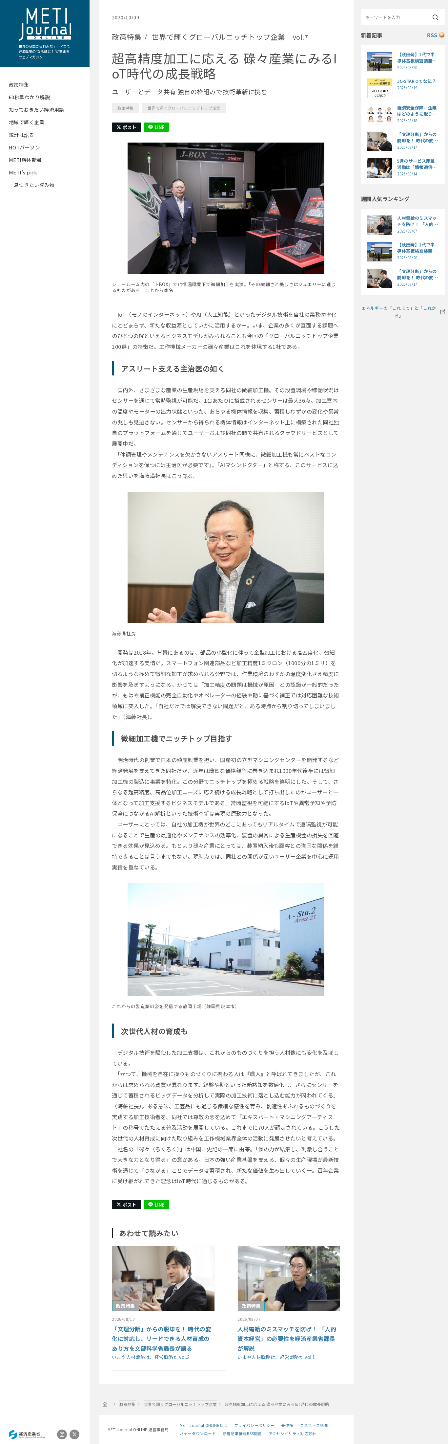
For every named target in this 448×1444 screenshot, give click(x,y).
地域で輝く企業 (26, 122)
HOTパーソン (24, 147)
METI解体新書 (25, 159)
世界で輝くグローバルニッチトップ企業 (183, 108)
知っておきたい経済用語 (36, 109)
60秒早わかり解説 (29, 97)
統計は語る (21, 134)
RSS (432, 35)
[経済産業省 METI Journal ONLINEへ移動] (105, 1404)
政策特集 (19, 84)
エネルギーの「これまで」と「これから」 (398, 312)
